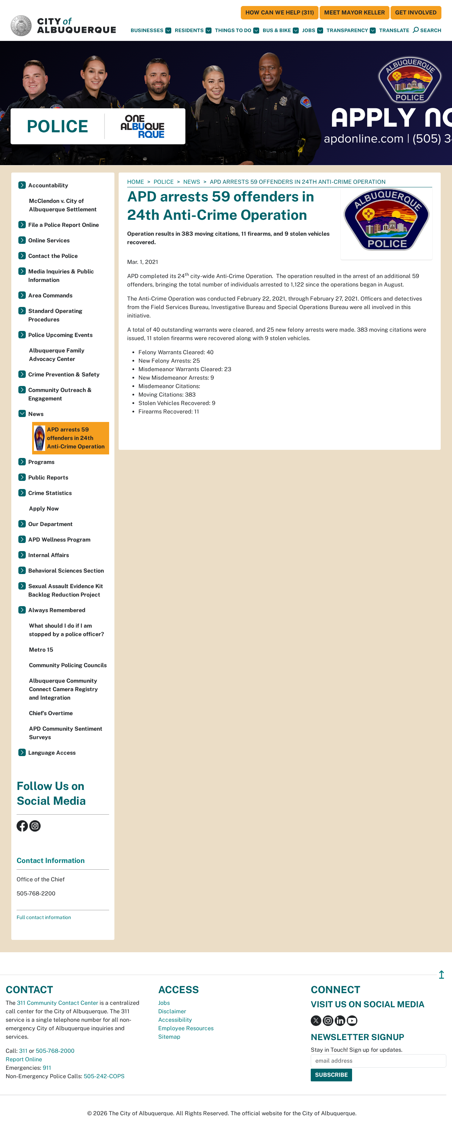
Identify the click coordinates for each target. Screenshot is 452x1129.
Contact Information (51, 860)
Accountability (48, 185)
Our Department (50, 524)
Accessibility (175, 1019)
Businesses (147, 30)
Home (135, 182)
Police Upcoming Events (60, 335)
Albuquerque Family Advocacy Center (56, 354)
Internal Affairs (48, 555)
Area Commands (50, 295)
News (191, 182)
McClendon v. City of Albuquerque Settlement (63, 205)
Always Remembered (56, 610)
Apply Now (44, 508)
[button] (394, 30)
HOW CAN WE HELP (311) (279, 12)
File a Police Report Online (63, 225)
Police (164, 182)
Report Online (24, 1059)
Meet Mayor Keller (354, 12)
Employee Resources (186, 1028)
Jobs (308, 30)
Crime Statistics (50, 493)
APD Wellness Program (59, 539)
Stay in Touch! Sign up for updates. (357, 1049)
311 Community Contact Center (57, 1003)
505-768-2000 (55, 1051)
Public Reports (48, 477)
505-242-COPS (104, 1076)
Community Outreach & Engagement (60, 394)
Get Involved (416, 12)
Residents (189, 30)
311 (23, 1051)
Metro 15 (41, 649)
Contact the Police (53, 256)
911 (47, 1067)
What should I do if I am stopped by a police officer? (66, 630)
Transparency (347, 30)
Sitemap (169, 1036)
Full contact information (44, 917)
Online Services (49, 240)
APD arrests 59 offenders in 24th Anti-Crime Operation (76, 438)
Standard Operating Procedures (55, 315)
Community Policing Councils (68, 665)
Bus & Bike (277, 30)
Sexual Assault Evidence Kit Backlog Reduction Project (65, 590)
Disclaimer (172, 1011)
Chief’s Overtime (51, 713)
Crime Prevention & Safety (64, 374)
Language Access (52, 752)
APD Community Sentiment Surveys (65, 733)
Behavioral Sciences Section (66, 570)
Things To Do (233, 30)
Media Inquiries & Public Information (61, 275)
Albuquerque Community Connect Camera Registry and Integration (63, 689)
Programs (41, 462)
